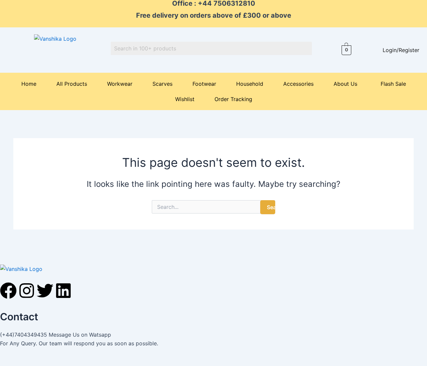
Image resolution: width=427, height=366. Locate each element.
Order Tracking (233, 99)
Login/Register (401, 50)
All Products (71, 83)
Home (28, 83)
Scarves (162, 83)
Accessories (298, 83)
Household (249, 83)
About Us (345, 83)
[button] (347, 83)
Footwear (204, 83)
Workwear (119, 83)
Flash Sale (393, 83)
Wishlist (184, 99)
